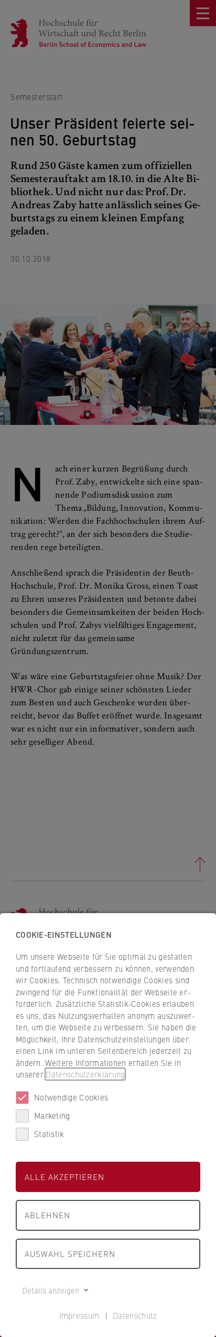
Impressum (79, 1315)
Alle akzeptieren (64, 1176)
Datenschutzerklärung (85, 1074)
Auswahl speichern (70, 1253)
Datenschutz (135, 1315)
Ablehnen (47, 1214)
